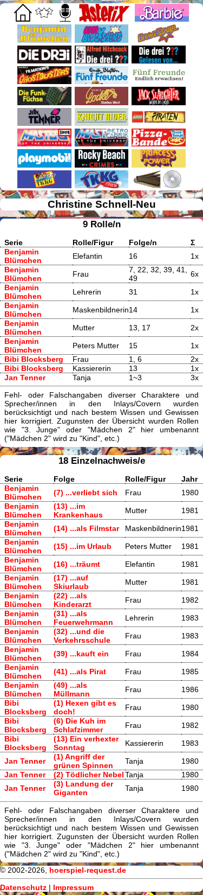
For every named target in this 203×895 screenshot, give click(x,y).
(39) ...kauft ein (81, 653)
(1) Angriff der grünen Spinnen (83, 761)
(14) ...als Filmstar (86, 528)
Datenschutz (23, 887)
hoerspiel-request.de (87, 870)
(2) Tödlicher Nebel (89, 774)
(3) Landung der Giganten (83, 788)
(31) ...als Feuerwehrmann (83, 618)
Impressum (73, 887)
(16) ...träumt (77, 564)
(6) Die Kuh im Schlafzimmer (80, 725)
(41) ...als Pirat (80, 671)
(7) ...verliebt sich (85, 492)
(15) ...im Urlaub (83, 546)
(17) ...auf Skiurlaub (71, 582)
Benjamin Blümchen (23, 256)
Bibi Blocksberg (33, 359)
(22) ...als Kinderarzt (72, 600)
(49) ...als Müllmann (72, 689)
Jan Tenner (24, 377)
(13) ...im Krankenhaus (78, 510)
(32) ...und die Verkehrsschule (82, 635)
